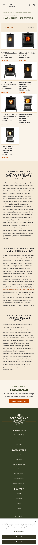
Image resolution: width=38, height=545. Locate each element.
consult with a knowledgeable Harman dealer (18, 289)
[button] (4, 5)
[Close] (36, 521)
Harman (11, 13)
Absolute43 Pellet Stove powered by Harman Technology (9, 117)
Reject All (19, 537)
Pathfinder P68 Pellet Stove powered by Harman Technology (25, 118)
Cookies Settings (19, 531)
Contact (19, 508)
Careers (19, 503)
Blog (19, 468)
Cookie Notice (19, 517)
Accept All (19, 542)
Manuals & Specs (19, 478)
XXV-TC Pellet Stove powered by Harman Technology (9, 85)
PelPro (19, 454)
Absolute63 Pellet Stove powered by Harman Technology (27, 55)
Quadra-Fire (19, 445)
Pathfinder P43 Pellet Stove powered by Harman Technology (25, 86)
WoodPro (19, 459)
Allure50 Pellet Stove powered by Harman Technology (9, 55)
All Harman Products (23, 13)
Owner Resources (19, 473)
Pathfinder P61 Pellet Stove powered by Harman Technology (7, 150)
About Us (19, 498)
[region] (19, 531)
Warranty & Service (19, 483)
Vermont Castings (19, 435)
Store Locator (19, 401)
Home (5, 13)
